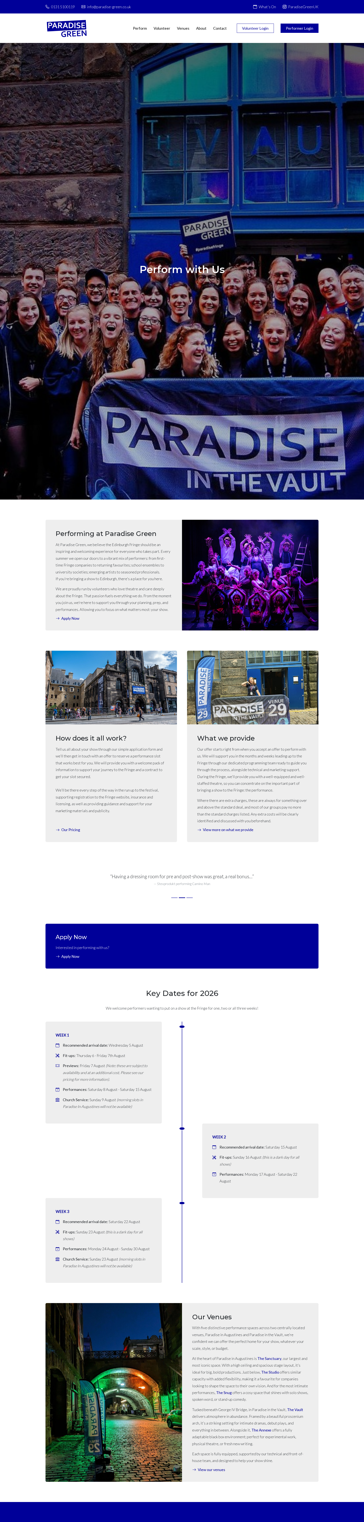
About (201, 28)
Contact (220, 28)
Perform (140, 28)
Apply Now (70, 956)
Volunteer (162, 28)
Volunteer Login (255, 28)
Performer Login (299, 28)
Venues (183, 28)
